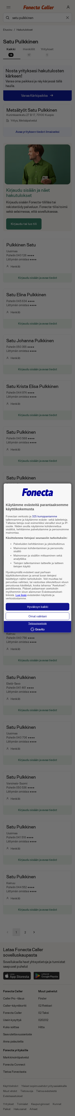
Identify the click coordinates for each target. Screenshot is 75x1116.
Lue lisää (21, 595)
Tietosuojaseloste (37, 623)
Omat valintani (37, 616)
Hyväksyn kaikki (37, 606)
